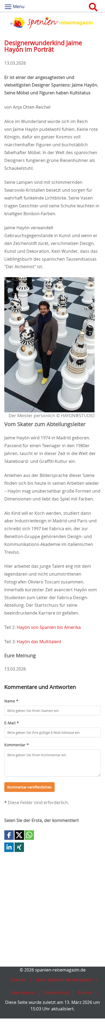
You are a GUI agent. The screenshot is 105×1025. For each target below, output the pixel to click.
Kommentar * (16, 744)
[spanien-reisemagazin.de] (52, 22)
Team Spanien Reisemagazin (64, 980)
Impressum (22, 993)
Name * (11, 701)
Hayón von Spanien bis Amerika (49, 627)
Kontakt (18, 980)
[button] (9, 835)
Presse (85, 993)
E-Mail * (11, 722)
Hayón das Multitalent (39, 642)
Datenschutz (56, 993)
